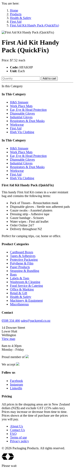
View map (8, 339)
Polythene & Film (21, 263)
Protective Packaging (24, 259)
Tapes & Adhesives (22, 256)
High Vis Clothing (22, 132)
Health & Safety (20, 18)
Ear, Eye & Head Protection (28, 109)
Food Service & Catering (26, 285)
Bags (13, 274)
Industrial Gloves (21, 117)
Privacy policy (19, 441)
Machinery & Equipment (26, 300)
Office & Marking (22, 289)
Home (14, 10)
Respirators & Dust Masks (27, 121)
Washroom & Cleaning (25, 282)
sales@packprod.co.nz (35, 320)
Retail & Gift (18, 293)
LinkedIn (16, 388)
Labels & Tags (19, 278)
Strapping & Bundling (24, 271)
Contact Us (17, 430)
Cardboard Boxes (21, 252)
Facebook (16, 381)
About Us (16, 426)
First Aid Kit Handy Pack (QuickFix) (34, 25)
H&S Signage (19, 102)
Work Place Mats (21, 106)
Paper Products (20, 267)
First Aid (15, 21)
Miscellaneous (19, 304)
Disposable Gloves (22, 113)
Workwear (17, 124)
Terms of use (18, 437)
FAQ (13, 433)
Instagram (16, 384)
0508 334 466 (11, 320)
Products (15, 14)
